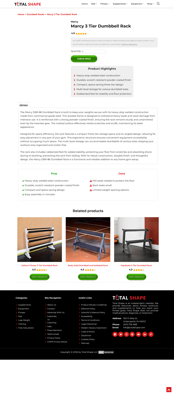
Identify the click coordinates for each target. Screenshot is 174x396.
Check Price (84, 59)
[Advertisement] (76, 377)
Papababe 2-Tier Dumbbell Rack (136, 265)
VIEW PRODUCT (40, 277)
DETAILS (24, 105)
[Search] (158, 3)
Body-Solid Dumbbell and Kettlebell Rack (88, 265)
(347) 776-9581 (129, 324)
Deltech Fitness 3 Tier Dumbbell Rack (39, 265)
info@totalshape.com (133, 327)
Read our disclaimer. (129, 44)
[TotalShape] (27, 3)
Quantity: (76, 51)
